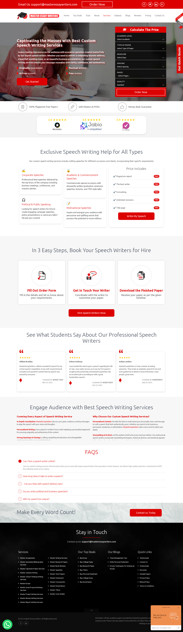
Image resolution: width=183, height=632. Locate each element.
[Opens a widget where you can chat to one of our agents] (166, 617)
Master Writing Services (58, 558)
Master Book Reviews (58, 566)
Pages (120, 72)
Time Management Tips (118, 558)
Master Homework (57, 578)
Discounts (143, 570)
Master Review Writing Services (31, 598)
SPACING (121, 63)
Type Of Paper (124, 45)
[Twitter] (150, 4)
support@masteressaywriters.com (99, 541)
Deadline (121, 54)
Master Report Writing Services (31, 602)
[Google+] (162, 4)
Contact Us (144, 562)
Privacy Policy (145, 578)
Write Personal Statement (119, 562)
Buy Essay (83, 558)
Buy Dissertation (86, 582)
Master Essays (25, 583)
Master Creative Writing (28, 573)
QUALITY (121, 81)
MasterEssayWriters (44, 422)
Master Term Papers (57, 574)
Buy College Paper (86, 562)
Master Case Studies (57, 594)
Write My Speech (136, 216)
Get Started (32, 81)
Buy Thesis (84, 570)
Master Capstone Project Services (32, 569)
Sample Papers (145, 574)
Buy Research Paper (87, 566)
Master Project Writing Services (31, 594)
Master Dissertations (57, 586)
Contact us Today (145, 512)
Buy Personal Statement (88, 574)
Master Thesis (55, 590)
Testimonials (144, 558)
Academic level (124, 36)
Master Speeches (56, 570)
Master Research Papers (59, 562)
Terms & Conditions (147, 586)
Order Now (97, 4)
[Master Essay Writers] (38, 15)
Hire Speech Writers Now (91, 312)
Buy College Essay (86, 578)
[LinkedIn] (156, 4)
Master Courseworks (57, 582)
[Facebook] (144, 4)
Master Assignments (27, 558)
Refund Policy (145, 582)
